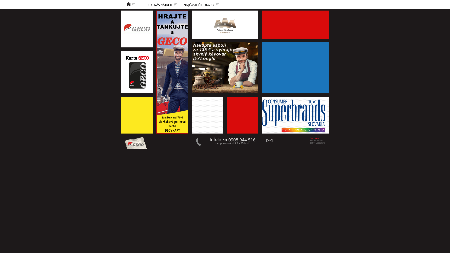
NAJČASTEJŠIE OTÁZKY (199, 4)
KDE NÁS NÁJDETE (160, 4)
